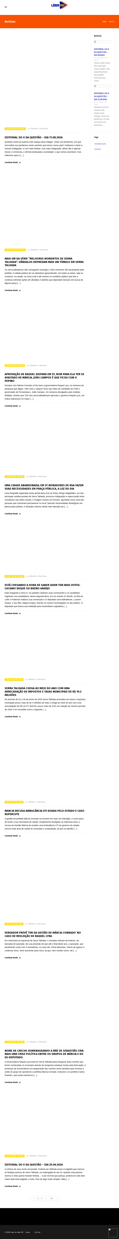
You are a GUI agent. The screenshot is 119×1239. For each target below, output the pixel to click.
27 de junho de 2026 (14, 1042)
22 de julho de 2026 (14, 576)
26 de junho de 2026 (14, 1156)
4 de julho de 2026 (14, 802)
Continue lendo (11, 162)
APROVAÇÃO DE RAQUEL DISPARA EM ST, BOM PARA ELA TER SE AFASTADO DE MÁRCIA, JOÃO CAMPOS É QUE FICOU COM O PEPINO (44, 377)
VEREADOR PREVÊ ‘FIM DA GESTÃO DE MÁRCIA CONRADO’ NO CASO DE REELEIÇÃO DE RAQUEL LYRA (43, 934)
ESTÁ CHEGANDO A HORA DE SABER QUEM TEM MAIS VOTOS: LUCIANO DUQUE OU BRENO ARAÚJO (42, 586)
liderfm (34, 128)
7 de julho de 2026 (14, 679)
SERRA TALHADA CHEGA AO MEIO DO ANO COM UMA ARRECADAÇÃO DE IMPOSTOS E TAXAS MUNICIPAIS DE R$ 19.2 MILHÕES (43, 692)
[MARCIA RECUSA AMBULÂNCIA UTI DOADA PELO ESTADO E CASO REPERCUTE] (45, 762)
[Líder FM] (59, 7)
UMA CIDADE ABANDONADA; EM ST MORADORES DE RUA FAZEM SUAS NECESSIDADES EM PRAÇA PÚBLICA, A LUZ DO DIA (44, 487)
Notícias (44, 128)
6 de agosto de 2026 (15, 365)
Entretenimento (100, 144)
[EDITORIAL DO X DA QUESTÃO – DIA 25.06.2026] (45, 1122)
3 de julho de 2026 (14, 924)
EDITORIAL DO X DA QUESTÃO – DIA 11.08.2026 (34, 137)
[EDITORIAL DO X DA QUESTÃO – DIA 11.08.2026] (45, 77)
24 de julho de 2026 (14, 476)
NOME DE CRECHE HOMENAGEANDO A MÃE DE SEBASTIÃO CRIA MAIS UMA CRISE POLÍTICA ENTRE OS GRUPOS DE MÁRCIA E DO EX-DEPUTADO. (44, 1054)
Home (28, 1232)
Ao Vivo (37, 1232)
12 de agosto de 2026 (15, 129)
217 (52, 1198)
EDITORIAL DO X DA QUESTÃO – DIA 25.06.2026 (34, 1164)
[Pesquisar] (112, 7)
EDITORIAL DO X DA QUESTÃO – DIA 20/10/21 (101, 52)
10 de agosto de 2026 (15, 250)
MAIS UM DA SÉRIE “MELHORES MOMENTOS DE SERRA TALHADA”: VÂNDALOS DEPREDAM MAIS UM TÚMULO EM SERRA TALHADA (44, 262)
